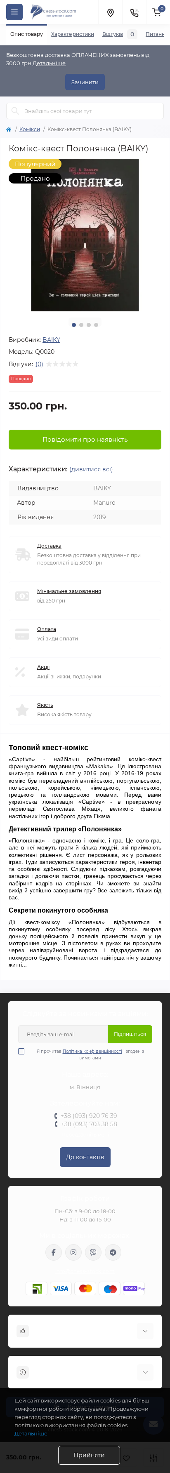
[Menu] (14, 12)
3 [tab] (89, 325)
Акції (43, 667)
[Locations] (110, 12)
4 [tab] (96, 325)
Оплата (46, 629)
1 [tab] (74, 325)
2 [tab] (81, 325)
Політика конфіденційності (92, 1051)
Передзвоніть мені (85, 1135)
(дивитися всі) (91, 469)
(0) (39, 364)
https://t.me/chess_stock (113, 1252)
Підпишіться (130, 1034)
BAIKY (51, 340)
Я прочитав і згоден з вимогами (90, 1055)
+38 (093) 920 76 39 (89, 1116)
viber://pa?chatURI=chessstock (93, 1252)
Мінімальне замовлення (69, 591)
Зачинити (85, 82)
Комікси (29, 129)
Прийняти (89, 1455)
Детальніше (49, 63)
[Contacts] (134, 12)
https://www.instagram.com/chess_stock (73, 1252)
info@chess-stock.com (85, 1271)
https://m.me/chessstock (53, 1252)
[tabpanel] (85, 235)
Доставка (49, 546)
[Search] (15, 111)
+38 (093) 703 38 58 (89, 1124)
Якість (45, 705)
